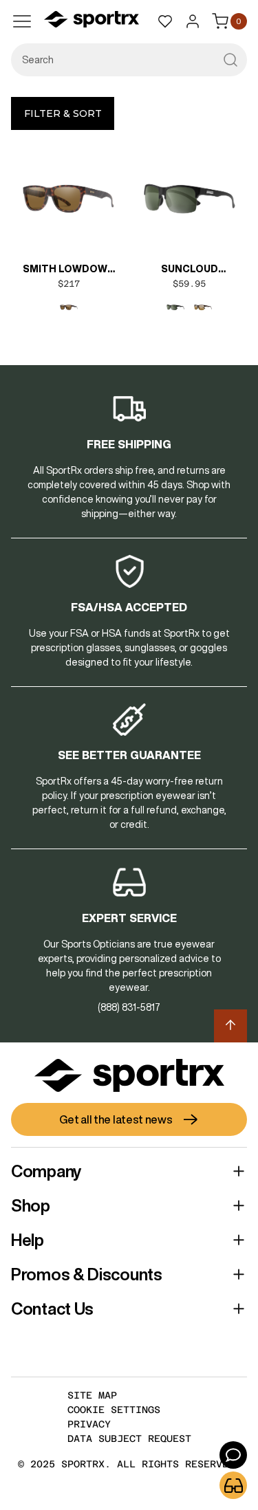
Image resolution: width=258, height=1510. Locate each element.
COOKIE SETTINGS (113, 1409)
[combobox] (129, 59)
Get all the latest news (115, 1119)
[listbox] (69, 307)
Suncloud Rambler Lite (189, 270)
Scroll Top (230, 1025)
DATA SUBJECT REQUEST (129, 1438)
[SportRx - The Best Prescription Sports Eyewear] (91, 21)
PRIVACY (89, 1424)
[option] (69, 307)
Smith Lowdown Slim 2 (69, 270)
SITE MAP (92, 1395)
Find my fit (233, 1485)
